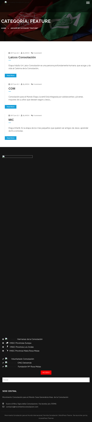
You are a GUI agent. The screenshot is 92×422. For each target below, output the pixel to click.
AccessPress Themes (46, 418)
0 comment (38, 53)
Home (3, 28)
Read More (10, 75)
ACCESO (46, 372)
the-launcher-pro (79, 415)
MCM (27, 53)
